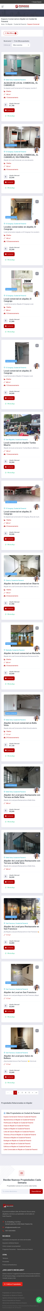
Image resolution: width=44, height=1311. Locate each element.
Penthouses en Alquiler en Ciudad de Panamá (18, 1123)
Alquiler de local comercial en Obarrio (21, 583)
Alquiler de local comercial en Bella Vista (20, 724)
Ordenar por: (7, 45)
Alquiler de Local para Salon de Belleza (18, 1057)
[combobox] (21, 45)
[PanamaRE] (22, 6)
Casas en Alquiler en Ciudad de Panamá (16, 1126)
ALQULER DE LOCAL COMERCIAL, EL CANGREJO (21, 84)
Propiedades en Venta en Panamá (12, 1293)
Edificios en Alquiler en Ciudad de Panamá (17, 1146)
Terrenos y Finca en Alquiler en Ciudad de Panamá (20, 1134)
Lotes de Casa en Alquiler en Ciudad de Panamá (19, 1131)
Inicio (3, 24)
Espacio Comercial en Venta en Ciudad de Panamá (20, 1117)
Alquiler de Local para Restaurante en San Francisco (21, 927)
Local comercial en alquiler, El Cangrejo (17, 300)
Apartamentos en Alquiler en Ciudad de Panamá (19, 1120)
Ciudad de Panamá (20, 24)
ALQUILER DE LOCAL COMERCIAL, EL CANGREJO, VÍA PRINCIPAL (21, 156)
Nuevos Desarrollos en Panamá (11, 1300)
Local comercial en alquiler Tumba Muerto (20, 444)
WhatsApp (11, 116)
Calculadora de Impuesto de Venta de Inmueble (16, 1239)
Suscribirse (36, 1191)
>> (36, 1093)
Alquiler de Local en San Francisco (20, 992)
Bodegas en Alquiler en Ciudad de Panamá (17, 1140)
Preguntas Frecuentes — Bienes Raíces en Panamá (17, 1249)
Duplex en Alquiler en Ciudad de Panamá (17, 1129)
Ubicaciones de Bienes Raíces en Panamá (14, 1303)
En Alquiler (9, 24)
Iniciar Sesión (37, 2)
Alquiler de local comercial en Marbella (22, 653)
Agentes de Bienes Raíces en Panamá (13, 1298)
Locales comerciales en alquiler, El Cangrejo (20, 228)
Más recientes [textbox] (17, 45)
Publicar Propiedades (13, 1284)
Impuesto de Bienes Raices (10, 1243)
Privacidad (5, 1261)
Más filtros (11, 33)
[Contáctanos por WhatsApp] (39, 1300)
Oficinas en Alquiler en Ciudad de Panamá (17, 1137)
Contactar (10, 110)
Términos (5, 1258)
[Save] (37, 57)
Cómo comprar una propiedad (11, 1246)
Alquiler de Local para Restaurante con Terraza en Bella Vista (22, 796)
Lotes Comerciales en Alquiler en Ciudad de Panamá (20, 1149)
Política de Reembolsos (9, 1265)
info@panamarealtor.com (12, 1227)
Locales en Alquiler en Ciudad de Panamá (17, 1143)
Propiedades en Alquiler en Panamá (12, 1295)
